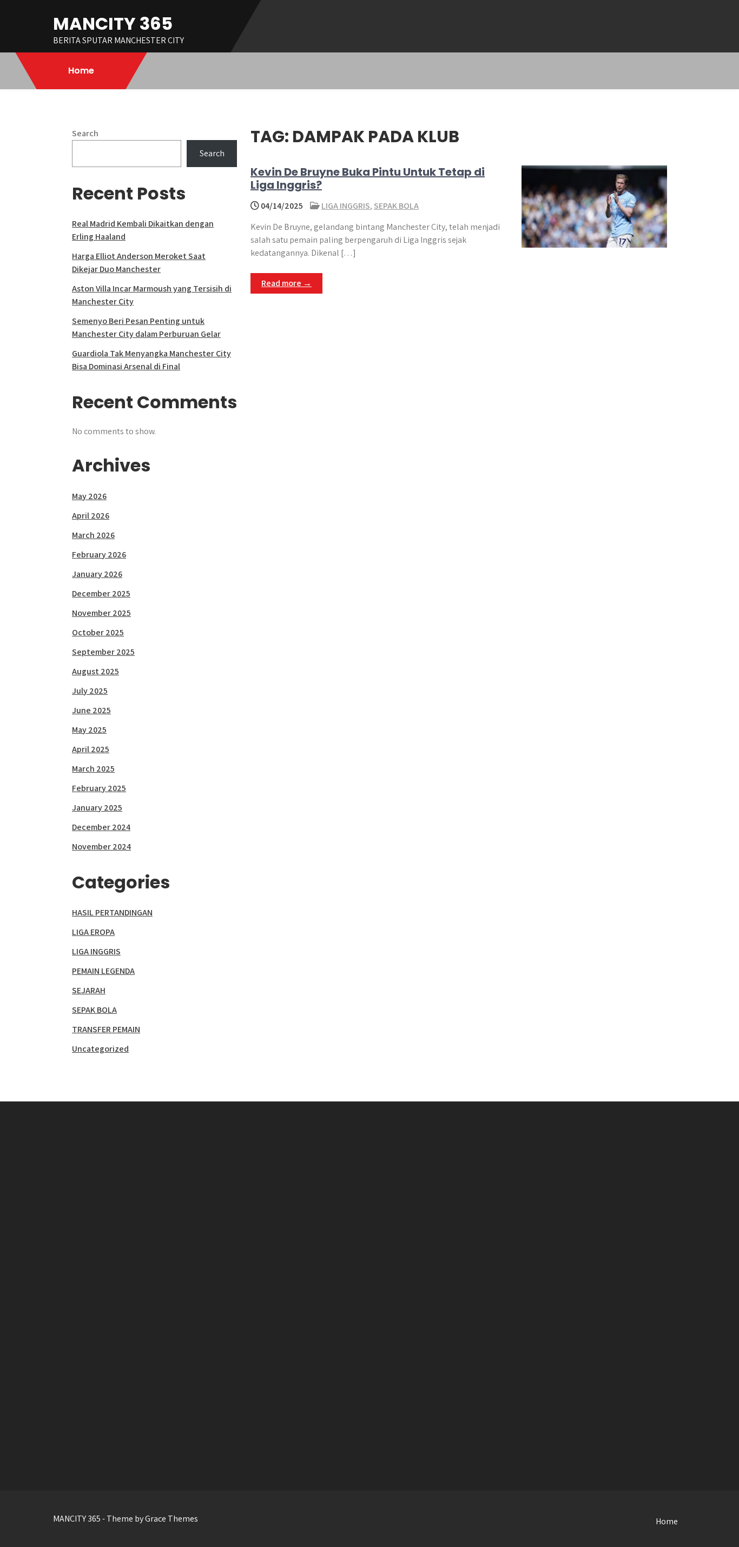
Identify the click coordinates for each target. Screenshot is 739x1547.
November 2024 (101, 846)
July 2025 (90, 690)
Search (85, 133)
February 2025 (99, 788)
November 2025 (101, 613)
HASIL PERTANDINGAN (112, 912)
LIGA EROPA (93, 932)
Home (81, 70)
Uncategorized (100, 1048)
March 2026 (93, 535)
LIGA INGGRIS (345, 205)
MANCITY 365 (113, 23)
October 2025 (98, 632)
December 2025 (101, 593)
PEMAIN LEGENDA (103, 971)
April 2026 (90, 515)
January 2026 (97, 574)
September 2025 (103, 652)
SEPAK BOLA (396, 205)
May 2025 (89, 729)
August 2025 (95, 671)
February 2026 (99, 554)
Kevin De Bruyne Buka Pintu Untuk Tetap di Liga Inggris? (367, 178)
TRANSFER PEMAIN (106, 1029)
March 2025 (93, 768)
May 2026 (89, 496)
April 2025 (90, 749)
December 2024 (101, 827)
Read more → (286, 283)
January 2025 (97, 807)
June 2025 (91, 710)
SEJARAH (88, 990)
